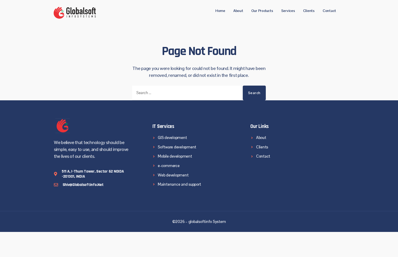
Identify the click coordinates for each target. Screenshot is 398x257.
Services (288, 10)
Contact (329, 10)
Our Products (262, 10)
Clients (309, 10)
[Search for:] (185, 94)
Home (220, 10)
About (238, 10)
